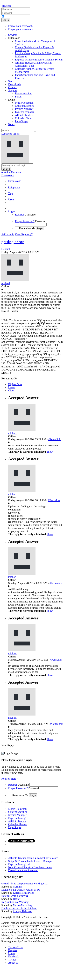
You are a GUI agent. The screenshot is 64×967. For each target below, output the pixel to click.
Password (40, 221)
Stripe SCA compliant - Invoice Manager (30, 861)
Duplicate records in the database (19, 908)
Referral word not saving (14, 895)
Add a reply (7, 234)
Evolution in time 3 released (23, 870)
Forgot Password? (24, 221)
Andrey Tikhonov (22, 911)
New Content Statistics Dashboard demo (30, 867)
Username (30, 214)
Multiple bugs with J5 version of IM (20, 889)
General (5, 249)
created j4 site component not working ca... (24, 883)
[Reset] (35, 131)
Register (6, 5)
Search (6, 169)
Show (50, 451)
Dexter (16, 898)
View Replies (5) (24, 234)
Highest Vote (15, 384)
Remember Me (27, 228)
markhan (17, 886)
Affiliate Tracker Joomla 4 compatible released (33, 858)
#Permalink (54, 439)
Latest (11, 387)
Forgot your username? (20, 29)
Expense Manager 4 (19, 864)
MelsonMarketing (22, 905)
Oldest (11, 390)
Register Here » (9, 778)
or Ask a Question (11, 172)
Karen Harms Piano (23, 892)
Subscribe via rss (10, 133)
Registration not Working (15, 902)
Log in (6, 20)
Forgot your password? (20, 25)
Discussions (7, 175)
